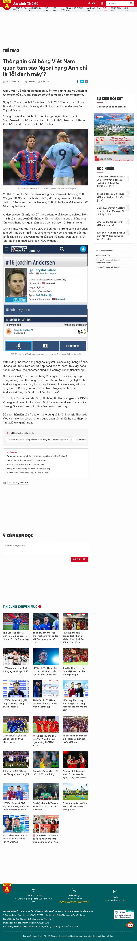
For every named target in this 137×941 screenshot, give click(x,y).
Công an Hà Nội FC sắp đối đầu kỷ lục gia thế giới (16, 773)
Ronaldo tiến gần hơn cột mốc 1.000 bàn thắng (45, 773)
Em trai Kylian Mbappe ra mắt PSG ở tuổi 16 (25, 464)
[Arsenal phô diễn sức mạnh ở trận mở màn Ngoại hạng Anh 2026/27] (75, 759)
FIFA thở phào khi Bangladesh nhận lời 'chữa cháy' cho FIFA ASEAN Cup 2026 (73, 638)
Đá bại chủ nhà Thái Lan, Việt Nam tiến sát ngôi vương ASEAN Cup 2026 (44, 741)
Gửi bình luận (79, 559)
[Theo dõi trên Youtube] (93, 3)
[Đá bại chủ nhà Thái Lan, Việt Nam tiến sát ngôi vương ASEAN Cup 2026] (46, 724)
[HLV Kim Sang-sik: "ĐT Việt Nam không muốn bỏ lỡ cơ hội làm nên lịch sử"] (16, 791)
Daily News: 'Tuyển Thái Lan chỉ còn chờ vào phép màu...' (14, 739)
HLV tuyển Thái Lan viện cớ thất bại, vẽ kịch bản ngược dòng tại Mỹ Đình (45, 671)
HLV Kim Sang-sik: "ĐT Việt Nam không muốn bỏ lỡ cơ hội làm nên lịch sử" (15, 806)
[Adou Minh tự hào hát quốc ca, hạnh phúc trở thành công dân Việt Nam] (46, 824)
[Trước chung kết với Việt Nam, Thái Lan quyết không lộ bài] (75, 791)
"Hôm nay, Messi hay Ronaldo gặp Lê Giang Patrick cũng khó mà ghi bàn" (75, 705)
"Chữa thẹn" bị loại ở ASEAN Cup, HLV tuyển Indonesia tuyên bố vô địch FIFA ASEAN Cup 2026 (111, 181)
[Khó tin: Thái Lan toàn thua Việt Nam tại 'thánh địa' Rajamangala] (75, 656)
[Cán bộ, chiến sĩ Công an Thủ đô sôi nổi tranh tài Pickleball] (46, 791)
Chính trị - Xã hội (35, 9)
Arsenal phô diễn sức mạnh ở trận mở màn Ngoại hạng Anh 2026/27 (75, 774)
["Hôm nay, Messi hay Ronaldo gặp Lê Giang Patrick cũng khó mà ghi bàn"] (75, 688)
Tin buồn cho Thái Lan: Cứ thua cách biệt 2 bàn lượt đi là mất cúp (45, 703)
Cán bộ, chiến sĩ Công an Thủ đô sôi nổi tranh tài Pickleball (45, 806)
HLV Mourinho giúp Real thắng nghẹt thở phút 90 (15, 670)
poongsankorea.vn (103, 262)
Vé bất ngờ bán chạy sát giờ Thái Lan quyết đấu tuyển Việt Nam (75, 739)
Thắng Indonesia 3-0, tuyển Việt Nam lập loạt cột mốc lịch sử (110, 197)
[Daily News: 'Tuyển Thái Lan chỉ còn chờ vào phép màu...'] (16, 724)
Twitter (82, 81)
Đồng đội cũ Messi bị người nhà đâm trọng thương (28, 469)
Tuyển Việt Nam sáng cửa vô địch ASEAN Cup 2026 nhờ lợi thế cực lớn (111, 236)
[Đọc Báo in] (103, 3)
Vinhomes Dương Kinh (104, 251)
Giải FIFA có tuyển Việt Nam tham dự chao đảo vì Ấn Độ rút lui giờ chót (111, 211)
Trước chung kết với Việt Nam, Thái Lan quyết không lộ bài (75, 806)
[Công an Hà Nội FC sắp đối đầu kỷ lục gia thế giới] (16, 759)
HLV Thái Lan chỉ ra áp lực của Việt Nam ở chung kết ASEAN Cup (16, 838)
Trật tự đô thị (21, 9)
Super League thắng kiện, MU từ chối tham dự (27, 460)
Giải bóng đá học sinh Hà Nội (111, 106)
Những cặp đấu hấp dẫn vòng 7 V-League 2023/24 (29, 473)
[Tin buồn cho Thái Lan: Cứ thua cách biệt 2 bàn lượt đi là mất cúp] (46, 688)
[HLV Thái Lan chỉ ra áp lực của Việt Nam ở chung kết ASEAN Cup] (16, 824)
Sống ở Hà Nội (116, 9)
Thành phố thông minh (74, 9)
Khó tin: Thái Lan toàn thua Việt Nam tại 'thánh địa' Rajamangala (75, 671)
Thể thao (105, 9)
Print (86, 81)
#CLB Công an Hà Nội (18, 482)
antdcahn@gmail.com (115, 900)
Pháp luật (54, 9)
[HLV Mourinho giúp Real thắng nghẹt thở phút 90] (16, 656)
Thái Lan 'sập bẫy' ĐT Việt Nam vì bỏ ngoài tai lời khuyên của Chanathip (16, 636)
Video (63, 9)
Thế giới (46, 9)
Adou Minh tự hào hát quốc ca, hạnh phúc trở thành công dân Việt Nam (46, 838)
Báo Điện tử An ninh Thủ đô (7, 5)
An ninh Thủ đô (25, 3)
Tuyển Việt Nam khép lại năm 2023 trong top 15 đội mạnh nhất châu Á (37, 456)
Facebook (77, 81)
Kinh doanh (127, 9)
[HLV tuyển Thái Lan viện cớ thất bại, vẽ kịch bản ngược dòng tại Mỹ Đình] (46, 656)
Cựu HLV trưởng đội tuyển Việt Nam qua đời (110, 224)
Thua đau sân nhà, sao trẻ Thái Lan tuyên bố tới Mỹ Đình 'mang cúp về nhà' (45, 638)
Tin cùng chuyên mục (20, 606)
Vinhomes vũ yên (103, 255)
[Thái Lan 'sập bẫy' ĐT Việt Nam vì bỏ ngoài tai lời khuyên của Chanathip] (16, 621)
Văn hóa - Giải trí (93, 9)
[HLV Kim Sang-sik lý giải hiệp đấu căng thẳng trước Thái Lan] (16, 688)
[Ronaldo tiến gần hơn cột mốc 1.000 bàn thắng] (46, 759)
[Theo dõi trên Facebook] (89, 3)
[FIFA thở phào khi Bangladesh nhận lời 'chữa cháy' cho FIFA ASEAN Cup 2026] (75, 621)
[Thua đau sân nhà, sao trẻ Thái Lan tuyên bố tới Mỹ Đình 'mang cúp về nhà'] (46, 621)
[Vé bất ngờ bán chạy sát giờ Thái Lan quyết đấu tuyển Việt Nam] (75, 724)
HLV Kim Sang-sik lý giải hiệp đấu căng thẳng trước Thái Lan (15, 703)
